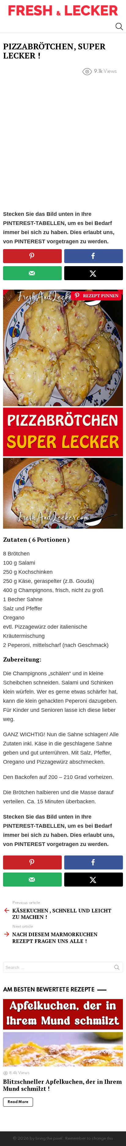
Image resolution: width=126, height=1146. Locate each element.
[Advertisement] (63, 144)
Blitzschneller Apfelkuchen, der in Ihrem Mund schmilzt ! (62, 1085)
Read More (18, 1102)
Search (117, 968)
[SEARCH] (119, 26)
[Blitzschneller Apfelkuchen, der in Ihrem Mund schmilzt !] (63, 1032)
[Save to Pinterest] (32, 256)
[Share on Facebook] (93, 256)
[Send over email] (32, 273)
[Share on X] (93, 273)
